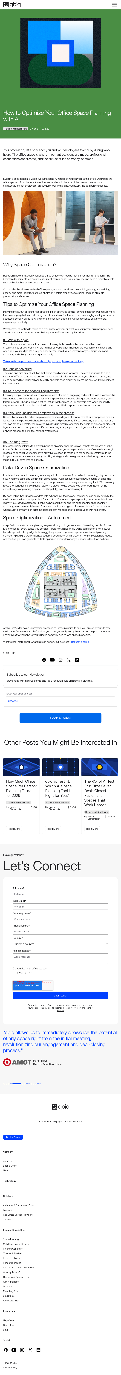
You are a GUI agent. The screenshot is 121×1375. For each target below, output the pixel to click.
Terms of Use (10, 1362)
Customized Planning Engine (17, 1277)
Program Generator (13, 1248)
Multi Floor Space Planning (16, 1244)
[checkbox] (60, 973)
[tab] (4, 1083)
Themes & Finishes (12, 1253)
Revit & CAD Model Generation (18, 1267)
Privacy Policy (75, 1008)
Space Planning (11, 1239)
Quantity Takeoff (11, 1272)
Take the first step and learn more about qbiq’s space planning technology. (43, 361)
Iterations (7, 1286)
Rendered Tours (11, 1258)
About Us (7, 1161)
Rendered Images (12, 1263)
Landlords (8, 1210)
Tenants (7, 1219)
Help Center (9, 1320)
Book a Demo (60, 718)
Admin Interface (11, 1281)
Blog (5, 1329)
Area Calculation (11, 1300)
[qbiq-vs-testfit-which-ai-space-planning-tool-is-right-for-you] (60, 767)
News (6, 1170)
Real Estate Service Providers (18, 1214)
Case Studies (9, 1325)
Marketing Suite (10, 1291)
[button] (115, 5)
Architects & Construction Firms (18, 1205)
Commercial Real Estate (15, 128)
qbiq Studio (9, 1296)
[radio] (19, 973)
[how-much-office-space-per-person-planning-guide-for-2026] (21, 767)
